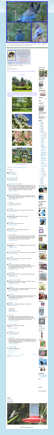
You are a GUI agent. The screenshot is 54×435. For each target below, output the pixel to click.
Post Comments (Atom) (16, 356)
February (43, 174)
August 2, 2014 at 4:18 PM (13, 299)
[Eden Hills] (43, 327)
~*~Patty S (10, 214)
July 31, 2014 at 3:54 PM (13, 240)
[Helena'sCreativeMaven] (43, 305)
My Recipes (34, 47)
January (42, 176)
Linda (10, 208)
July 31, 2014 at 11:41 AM (13, 205)
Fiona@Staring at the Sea (13, 251)
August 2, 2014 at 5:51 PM (13, 305)
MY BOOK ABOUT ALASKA (28, 47)
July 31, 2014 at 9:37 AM (13, 174)
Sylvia (10, 222)
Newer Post (9, 354)
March (42, 172)
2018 (41, 125)
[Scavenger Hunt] (42, 371)
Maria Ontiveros (12, 324)
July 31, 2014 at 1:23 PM (13, 225)
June (42, 168)
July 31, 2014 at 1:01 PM (13, 218)
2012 (41, 179)
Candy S (10, 337)
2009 (41, 184)
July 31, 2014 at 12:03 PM (13, 211)
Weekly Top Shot (44, 166)
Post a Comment (11, 352)
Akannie (10, 315)
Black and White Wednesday (44, 153)
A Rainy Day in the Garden (43, 158)
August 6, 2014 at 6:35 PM (13, 343)
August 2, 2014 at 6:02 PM (13, 311)
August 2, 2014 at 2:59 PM (13, 283)
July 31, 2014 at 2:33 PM (13, 231)
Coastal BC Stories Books (13, 279)
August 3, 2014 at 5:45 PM (13, 328)
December (43, 132)
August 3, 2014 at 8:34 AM (13, 321)
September (43, 137)
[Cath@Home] (42, 347)
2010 (41, 182)
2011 (41, 180)
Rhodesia (10, 272)
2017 (41, 126)
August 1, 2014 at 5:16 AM (13, 253)
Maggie (10, 287)
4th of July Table (44, 165)
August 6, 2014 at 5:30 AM (13, 334)
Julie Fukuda (11, 234)
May (42, 169)
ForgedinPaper (11, 347)
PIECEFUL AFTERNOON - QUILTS (13, 47)
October (42, 135)
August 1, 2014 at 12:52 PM (13, 260)
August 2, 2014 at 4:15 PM (13, 291)
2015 (41, 129)
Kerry (10, 202)
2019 (41, 123)
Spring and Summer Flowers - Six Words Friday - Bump (43, 146)
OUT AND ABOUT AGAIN (21, 47)
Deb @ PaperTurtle (12, 177)
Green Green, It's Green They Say (44, 155)
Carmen (10, 243)
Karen (10, 171)
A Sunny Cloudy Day (43, 161)
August (42, 138)
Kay (9, 302)
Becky (10, 257)
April (42, 171)
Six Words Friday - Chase (44, 163)
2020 (41, 122)
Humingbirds (10, 400)
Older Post (35, 354)
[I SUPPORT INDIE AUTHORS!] (43, 95)
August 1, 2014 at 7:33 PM (13, 269)
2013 (41, 177)
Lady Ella (10, 228)
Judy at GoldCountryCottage (14, 183)
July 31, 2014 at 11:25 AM (13, 199)
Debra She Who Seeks (13, 194)
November (43, 134)
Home (7, 47)
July (42, 140)
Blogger (32, 427)
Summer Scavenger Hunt (43, 142)
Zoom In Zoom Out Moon (43, 150)
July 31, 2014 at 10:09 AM (13, 190)
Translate (41, 104)
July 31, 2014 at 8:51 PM (13, 247)
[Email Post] (28, 167)
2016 (41, 128)
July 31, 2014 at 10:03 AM (13, 180)
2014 (41, 131)
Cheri (9, 331)
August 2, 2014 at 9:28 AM (13, 276)
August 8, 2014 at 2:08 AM (13, 349)
